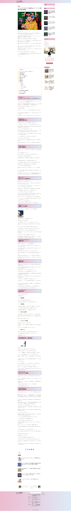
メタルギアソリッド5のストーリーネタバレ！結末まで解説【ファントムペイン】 (51, 22)
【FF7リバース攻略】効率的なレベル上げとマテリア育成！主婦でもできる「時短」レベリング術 (36, 502)
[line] (31, 449)
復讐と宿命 (21, 80)
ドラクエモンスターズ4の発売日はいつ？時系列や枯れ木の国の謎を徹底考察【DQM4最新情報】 (36, 495)
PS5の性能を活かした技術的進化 (24, 90)
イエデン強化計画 (19, 1)
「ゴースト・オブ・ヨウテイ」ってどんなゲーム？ (26, 71)
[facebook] (27, 449)
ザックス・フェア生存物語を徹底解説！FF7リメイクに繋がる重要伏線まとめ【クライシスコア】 (36, 505)
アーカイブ (43, 494)
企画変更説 (21, 84)
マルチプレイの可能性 (23, 87)
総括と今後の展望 (22, 93)
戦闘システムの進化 (22, 77)
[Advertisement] (29, 62)
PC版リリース (22, 88)
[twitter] (26, 449)
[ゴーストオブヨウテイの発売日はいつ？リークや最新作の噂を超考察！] (29, 449)
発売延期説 (21, 83)
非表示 (22, 69)
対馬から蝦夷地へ (22, 74)
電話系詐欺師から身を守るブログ (19, 493)
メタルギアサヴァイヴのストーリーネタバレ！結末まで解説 (51, 17)
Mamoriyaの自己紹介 (49, 63)
